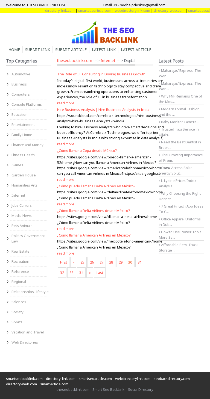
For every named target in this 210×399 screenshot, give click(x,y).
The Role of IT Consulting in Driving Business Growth (101, 74)
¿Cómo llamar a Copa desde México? (87, 150)
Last (100, 272)
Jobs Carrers (21, 205)
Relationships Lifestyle (30, 291)
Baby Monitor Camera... (179, 121)
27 (101, 262)
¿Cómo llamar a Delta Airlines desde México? (93, 210)
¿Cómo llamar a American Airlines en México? (94, 235)
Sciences (18, 301)
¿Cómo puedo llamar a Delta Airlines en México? (96, 186)
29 (120, 262)
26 (92, 262)
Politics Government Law (28, 238)
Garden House (23, 175)
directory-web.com (165, 10)
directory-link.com (56, 10)
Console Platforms (26, 104)
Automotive (20, 74)
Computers (20, 94)
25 (82, 262)
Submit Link (37, 49)
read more (65, 103)
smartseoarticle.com (91, 10)
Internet (18, 195)
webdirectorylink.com (129, 10)
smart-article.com (54, 384)
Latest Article (136, 49)
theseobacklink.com (74, 60)
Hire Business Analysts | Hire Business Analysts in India (103, 109)
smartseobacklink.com (24, 378)
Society (17, 311)
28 (111, 262)
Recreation (20, 261)
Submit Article (71, 49)
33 (72, 272)
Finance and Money (27, 144)
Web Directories (24, 342)
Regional (18, 281)
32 (62, 272)
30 (130, 262)
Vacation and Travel (27, 332)
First (63, 262)
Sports (16, 322)
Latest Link (104, 49)
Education (19, 114)
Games (17, 164)
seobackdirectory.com (172, 378)
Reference (20, 271)
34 (81, 272)
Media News (21, 215)
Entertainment (23, 124)
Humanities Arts (24, 185)
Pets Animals (22, 225)
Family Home (21, 134)
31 (140, 262)
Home (14, 49)
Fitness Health (23, 154)
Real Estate (20, 251)
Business (19, 84)
